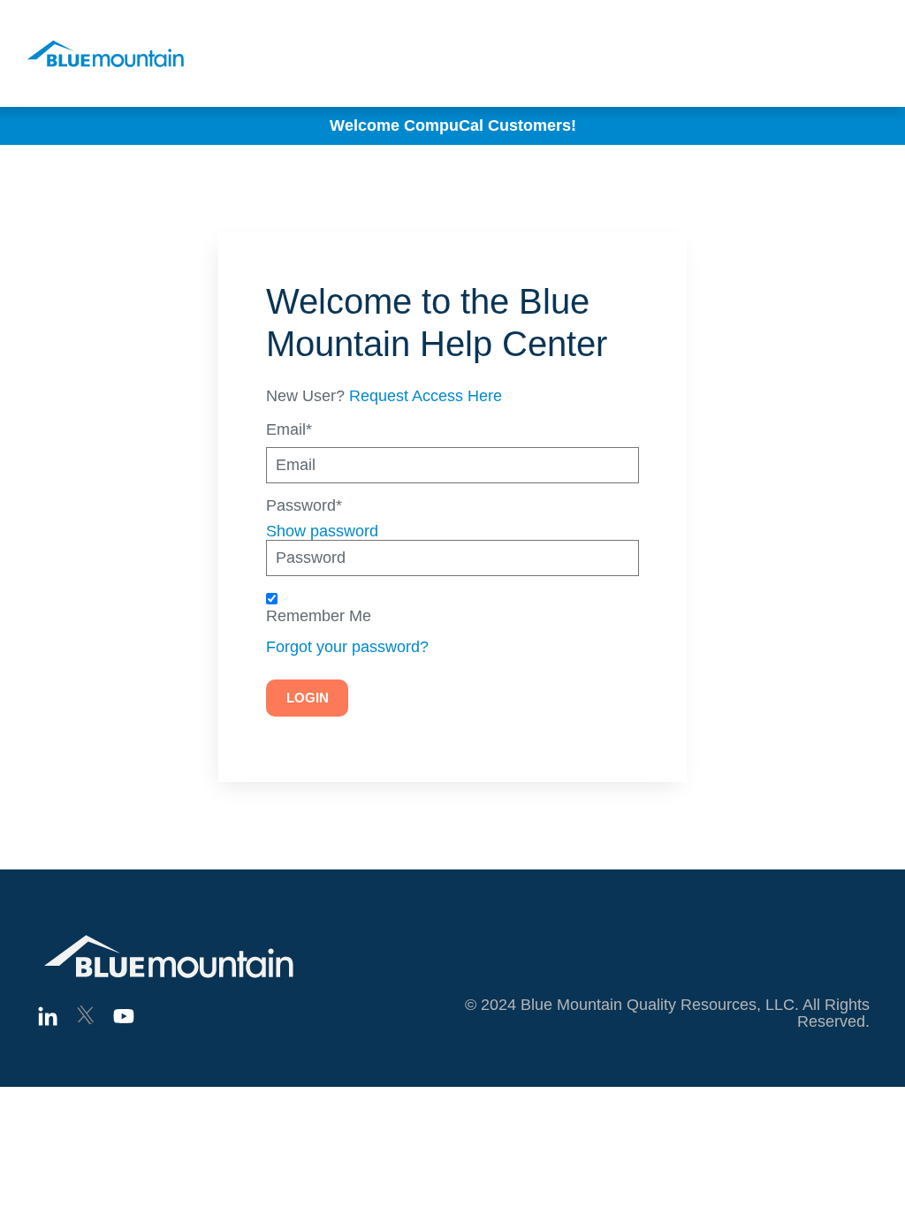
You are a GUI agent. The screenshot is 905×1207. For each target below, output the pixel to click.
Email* (289, 429)
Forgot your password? (347, 647)
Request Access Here (425, 396)
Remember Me (318, 616)
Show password (322, 531)
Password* (304, 505)
